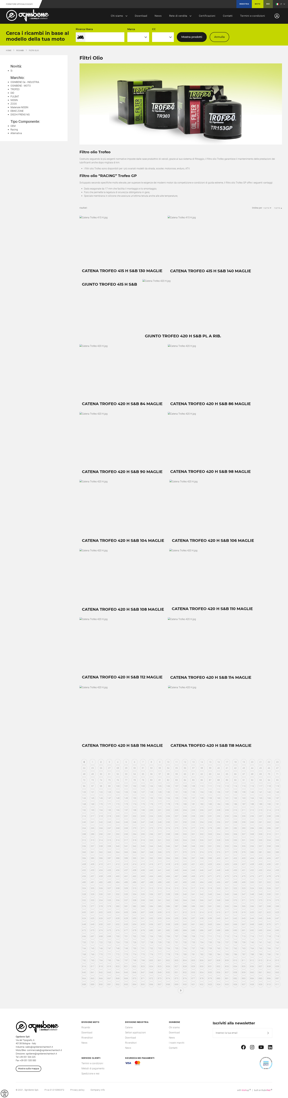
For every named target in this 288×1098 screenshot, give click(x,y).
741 (260, 942)
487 (143, 882)
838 (269, 966)
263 (277, 822)
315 (109, 840)
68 (252, 774)
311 (277, 834)
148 (118, 798)
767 (277, 948)
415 (143, 864)
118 (269, 786)
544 (218, 894)
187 (244, 804)
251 (176, 822)
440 (151, 870)
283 (244, 828)
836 (252, 966)
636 (185, 918)
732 (185, 942)
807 (210, 960)
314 (101, 840)
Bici (268, 4)
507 (109, 888)
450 (235, 870)
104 (151, 786)
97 (92, 786)
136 (218, 792)
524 (252, 888)
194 (101, 810)
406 (269, 858)
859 (244, 972)
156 (185, 798)
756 (185, 948)
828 (185, 966)
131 (176, 792)
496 (218, 882)
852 (185, 972)
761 (227, 948)
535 (143, 894)
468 (185, 876)
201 (160, 810)
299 (176, 834)
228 (185, 816)
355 (244, 846)
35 (176, 768)
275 (176, 828)
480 (84, 882)
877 (193, 978)
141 (260, 792)
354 (235, 846)
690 (235, 930)
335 (277, 840)
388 (118, 858)
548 (252, 894)
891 (109, 984)
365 (126, 852)
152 (151, 798)
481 (92, 882)
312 (84, 840)
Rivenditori (87, 1037)
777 (160, 954)
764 (252, 948)
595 (244, 906)
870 (134, 978)
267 (109, 828)
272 (151, 828)
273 (160, 828)
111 (210, 786)
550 (269, 894)
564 (185, 900)
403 (244, 858)
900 (185, 984)
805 (193, 960)
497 (227, 882)
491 (176, 882)
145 (92, 798)
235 (244, 816)
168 (84, 804)
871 (143, 978)
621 (260, 912)
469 (193, 876)
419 (176, 864)
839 (277, 966)
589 (193, 906)
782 (202, 954)
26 (101, 768)
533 (126, 894)
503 (277, 882)
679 (143, 930)
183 (210, 804)
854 (202, 972)
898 (168, 984)
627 (109, 918)
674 (101, 930)
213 (260, 810)
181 (193, 804)
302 (202, 834)
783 (210, 954)
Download (141, 15)
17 (227, 762)
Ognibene (174, 1022)
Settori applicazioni (135, 1032)
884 (252, 978)
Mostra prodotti (191, 37)
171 (109, 804)
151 (143, 798)
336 (84, 846)
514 (168, 888)
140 (252, 792)
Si (11, 70)
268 (118, 828)
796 (118, 960)
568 (218, 900)
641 (227, 918)
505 (92, 888)
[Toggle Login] (277, 16)
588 (185, 906)
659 (176, 924)
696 (84, 936)
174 (134, 804)
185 (227, 804)
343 (143, 846)
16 (218, 762)
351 (210, 846)
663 (210, 924)
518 (202, 888)
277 (193, 828)
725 (126, 942)
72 (84, 780)
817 (92, 966)
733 (193, 942)
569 (227, 900)
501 (260, 882)
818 (101, 966)
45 (260, 768)
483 (109, 882)
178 (168, 804)
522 (235, 888)
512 (151, 888)
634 (168, 918)
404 (252, 858)
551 (277, 894)
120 (84, 792)
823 (143, 966)
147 (109, 798)
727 (143, 942)
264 (84, 828)
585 (160, 906)
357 (260, 846)
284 (252, 828)
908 (252, 984)
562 (168, 900)
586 (168, 906)
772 (118, 954)
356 (252, 846)
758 (202, 948)
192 (84, 810)
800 (151, 960)
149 (126, 798)
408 (84, 864)
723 (109, 942)
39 (210, 768)
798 (134, 960)
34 (168, 768)
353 (227, 846)
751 (143, 948)
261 (260, 822)
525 (260, 888)
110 (202, 786)
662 (202, 924)
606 (134, 912)
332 (252, 840)
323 (176, 840)
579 (109, 906)
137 (227, 792)
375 (210, 852)
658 (168, 924)
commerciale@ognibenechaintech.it (44, 1050)
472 (218, 876)
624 (84, 918)
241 (92, 822)
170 (101, 804)
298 (168, 834)
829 (193, 966)
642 (235, 918)
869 (126, 978)
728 (151, 942)
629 (126, 918)
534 (134, 894)
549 (260, 894)
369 (160, 852)
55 (143, 774)
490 (168, 882)
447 (210, 870)
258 (235, 822)
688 (218, 930)
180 (185, 804)
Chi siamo (117, 15)
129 (160, 792)
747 (109, 948)
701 (126, 936)
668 (252, 924)
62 (202, 774)
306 (235, 834)
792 (84, 960)
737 (227, 942)
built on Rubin (263, 1090)
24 (84, 768)
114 (235, 786)
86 (202, 780)
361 (92, 852)
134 (202, 792)
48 (84, 774)
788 (252, 954)
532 (118, 894)
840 (84, 972)
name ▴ (278, 207)
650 (101, 924)
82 (168, 780)
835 (244, 966)
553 (92, 900)
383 (277, 852)
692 (252, 930)
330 (235, 840)
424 (218, 864)
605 (126, 912)
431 (277, 864)
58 (168, 774)
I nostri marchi (176, 1042)
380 (252, 852)
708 (185, 936)
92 (252, 780)
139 (244, 792)
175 (143, 804)
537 (160, 894)
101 (126, 786)
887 (277, 978)
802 (168, 960)
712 (218, 936)
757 (193, 948)
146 (101, 798)
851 (176, 972)
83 (176, 780)
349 (193, 846)
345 (160, 846)
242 (101, 822)
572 (252, 900)
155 (176, 798)
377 (227, 852)
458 (101, 876)
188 (252, 804)
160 (218, 798)
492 (185, 882)
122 (101, 792)
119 (277, 786)
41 (227, 768)
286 (269, 828)
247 (143, 822)
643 (244, 918)
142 (269, 792)
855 (210, 972)
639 (210, 918)
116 (252, 786)
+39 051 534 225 (27, 1057)
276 (185, 828)
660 (185, 924)
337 (92, 846)
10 (168, 762)
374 (202, 852)
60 (185, 774)
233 (227, 816)
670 (269, 924)
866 (101, 978)
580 (118, 906)
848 (151, 972)
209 (227, 810)
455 (277, 870)
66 (235, 774)
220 (118, 816)
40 (218, 768)
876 (185, 978)
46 (269, 768)
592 (218, 906)
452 (252, 870)
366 (134, 852)
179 (176, 804)
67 (244, 774)
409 (92, 864)
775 (143, 954)
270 (134, 828)
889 (92, 984)
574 (269, 900)
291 (109, 834)
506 (101, 888)
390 (134, 858)
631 (143, 918)
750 (134, 948)
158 (202, 798)
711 (210, 936)
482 (101, 882)
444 (185, 870)
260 (252, 822)
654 (134, 924)
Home (8, 50)
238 (269, 816)
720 (84, 942)
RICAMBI (20, 50)
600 (84, 912)
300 (185, 834)
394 (168, 858)
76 (118, 780)
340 (118, 846)
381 (260, 852)
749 (126, 948)
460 (118, 876)
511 (143, 888)
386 (101, 858)
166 (269, 798)
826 (168, 966)
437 (126, 870)
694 (269, 930)
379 (244, 852)
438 (134, 870)
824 (151, 966)
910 (269, 984)
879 (210, 978)
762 (235, 948)
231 (210, 816)
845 (126, 972)
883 (244, 978)
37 (193, 768)
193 (92, 810)
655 (143, 924)
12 (185, 762)
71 (277, 774)
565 (193, 900)
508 (118, 888)
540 (185, 894)
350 (202, 846)
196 (118, 810)
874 (168, 978)
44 (252, 768)
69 (260, 774)
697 (92, 936)
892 (118, 984)
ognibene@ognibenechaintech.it (41, 1053)
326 (202, 840)
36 (185, 768)
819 (109, 966)
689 (227, 930)
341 (126, 846)
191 (277, 804)
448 (218, 870)
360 (84, 852)
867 (109, 978)
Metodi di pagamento (93, 1068)
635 (176, 918)
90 (235, 780)
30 (134, 768)
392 (151, 858)
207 (210, 810)
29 (126, 768)
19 (244, 762)
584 (151, 906)
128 (151, 792)
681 (160, 930)
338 (101, 846)
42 (235, 768)
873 (160, 978)
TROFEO (15, 89)
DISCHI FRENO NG (20, 114)
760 (218, 948)
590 (202, 906)
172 (118, 804)
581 (126, 906)
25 (92, 768)
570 (235, 900)
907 (244, 984)
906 (235, 984)
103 (143, 786)
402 (235, 858)
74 (101, 780)
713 (227, 936)
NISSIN (14, 100)
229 (193, 816)
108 (185, 786)
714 (235, 936)
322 (168, 840)
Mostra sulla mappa (28, 1068)
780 (185, 954)
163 (244, 798)
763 (244, 948)
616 (218, 912)
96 (84, 786)
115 (244, 786)
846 (134, 972)
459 (109, 876)
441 (160, 870)
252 (185, 822)
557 (126, 900)
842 (101, 972)
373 (193, 852)
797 (126, 960)
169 (92, 804)
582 (134, 906)
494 (202, 882)
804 (185, 960)
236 (252, 816)
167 (277, 798)
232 (218, 816)
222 (134, 816)
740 (252, 942)
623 (277, 912)
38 (202, 768)
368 (151, 852)
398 (202, 858)
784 (218, 954)
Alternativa (16, 133)
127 (143, 792)
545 (227, 894)
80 (151, 780)
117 (260, 786)
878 (202, 978)
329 (227, 840)
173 (126, 804)
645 (260, 918)
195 (109, 810)
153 (160, 798)
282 (235, 828)
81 (160, 780)
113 (227, 786)
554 (101, 900)
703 (143, 936)
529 (92, 894)
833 (227, 966)
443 (176, 870)
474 (235, 876)
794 (101, 960)
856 (218, 972)
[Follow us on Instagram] (252, 1047)
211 (244, 810)
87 (210, 780)
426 (235, 864)
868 (118, 978)
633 (160, 918)
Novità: (16, 66)
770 (101, 954)
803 (176, 960)
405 (260, 858)
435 (109, 870)
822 (134, 966)
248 (151, 822)
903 (210, 984)
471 (210, 876)
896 (151, 984)
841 (92, 972)
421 (193, 864)
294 (134, 834)
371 (176, 852)
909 (260, 984)
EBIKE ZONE (17, 111)
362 (101, 852)
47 (277, 768)
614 (202, 912)
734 (202, 942)
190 (269, 804)
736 (218, 942)
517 (193, 888)
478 (269, 876)
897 (160, 984)
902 (202, 984)
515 (176, 888)
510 (134, 888)
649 (92, 924)
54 (134, 774)
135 (210, 792)
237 (260, 816)
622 (269, 912)
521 (227, 888)
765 (260, 948)
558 (134, 900)
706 (168, 936)
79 (143, 780)
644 (252, 918)
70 (269, 774)
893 (126, 984)
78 (134, 780)
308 (252, 834)
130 (168, 792)
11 (176, 762)
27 (109, 768)
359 (277, 846)
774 (134, 954)
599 (277, 906)
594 (235, 906)
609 (160, 912)
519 (210, 888)
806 (202, 960)
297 (160, 834)
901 (193, 984)
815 (277, 960)
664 (218, 924)
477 (260, 876)
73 (92, 780)
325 (193, 840)
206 (202, 810)
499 (244, 882)
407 (277, 858)
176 (151, 804)
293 (126, 834)
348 (185, 846)
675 (109, 930)
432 (84, 870)
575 (277, 900)
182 (202, 804)
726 (134, 942)
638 (202, 918)
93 (260, 780)
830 (202, 966)
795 (109, 960)
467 (176, 876)
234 (235, 816)
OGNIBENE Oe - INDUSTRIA (24, 82)
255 (210, 822)
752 (151, 948)
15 (210, 762)
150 (134, 798)
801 (160, 960)
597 (260, 906)
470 (202, 876)
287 (277, 828)
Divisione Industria (136, 1022)
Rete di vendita (178, 15)
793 (92, 960)
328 (218, 840)
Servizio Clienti (90, 1058)
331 (244, 840)
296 (151, 834)
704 (151, 936)
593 (227, 906)
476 (252, 876)
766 (269, 948)
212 (252, 810)
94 (269, 780)
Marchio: (17, 78)
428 (252, 864)
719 (277, 936)
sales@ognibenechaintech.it (39, 1047)
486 (134, 882)
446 (202, 870)
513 (160, 888)
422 (202, 864)
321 (160, 840)
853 (193, 972)
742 (269, 942)
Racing (14, 129)
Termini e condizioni (252, 15)
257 (227, 822)
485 (126, 882)
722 (101, 942)
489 (160, 882)
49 (92, 774)
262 (269, 822)
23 (277, 762)
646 (269, 918)
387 (109, 858)
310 (269, 834)
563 (176, 900)
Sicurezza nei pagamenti (139, 1058)
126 (134, 792)
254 (202, 822)
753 (160, 948)
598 (269, 906)
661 (193, 924)
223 (143, 816)
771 (109, 954)
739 (244, 942)
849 (160, 972)
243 (109, 822)
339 (109, 846)
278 (202, 828)
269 (126, 828)
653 (126, 924)
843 (109, 972)
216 (84, 816)
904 (218, 984)
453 (260, 870)
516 (185, 888)
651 (109, 924)
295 (143, 834)
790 (269, 954)
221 (126, 816)
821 (126, 966)
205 (193, 810)
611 (176, 912)
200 (151, 810)
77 (126, 780)
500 (252, 882)
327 (210, 840)
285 (260, 828)
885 (260, 978)
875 (176, 978)
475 (244, 876)
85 (193, 780)
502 (269, 882)
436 (118, 870)
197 (126, 810)
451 (244, 870)
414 (134, 864)
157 (193, 798)
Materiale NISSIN (19, 107)
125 (126, 792)
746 (101, 948)
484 (118, 882)
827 (176, 966)
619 (244, 912)
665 (227, 924)
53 (126, 774)
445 (193, 870)
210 (235, 810)
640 (218, 918)
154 (168, 798)
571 (244, 900)
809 (227, 960)
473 (227, 876)
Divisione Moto (90, 1022)
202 (168, 810)
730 (168, 942)
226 (168, 816)
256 (218, 822)
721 (92, 942)
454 (269, 870)
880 (218, 978)
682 (168, 930)
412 (118, 864)
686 (202, 930)
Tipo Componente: (25, 121)
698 (101, 936)
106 (168, 786)
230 (202, 816)
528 (84, 894)
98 (101, 786)
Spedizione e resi (90, 1073)
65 (227, 774)
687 (210, 930)
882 (235, 978)
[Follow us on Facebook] (243, 1047)
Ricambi (85, 1027)
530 (101, 894)
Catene (129, 1027)
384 (84, 858)
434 (101, 870)
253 (193, 822)
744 (84, 948)
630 (134, 918)
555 (109, 900)
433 (92, 870)
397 (193, 858)
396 (185, 858)
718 (269, 936)
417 (160, 864)
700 (118, 936)
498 (235, 882)
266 (101, 828)
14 (202, 762)
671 (277, 924)
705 (160, 936)
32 (151, 768)
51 (109, 774)
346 (168, 846)
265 (92, 828)
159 (210, 798)
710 (202, 936)
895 (143, 984)
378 (235, 852)
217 (92, 816)
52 (118, 774)
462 (134, 876)
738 (235, 942)
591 (210, 906)
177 (160, 804)
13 (193, 762)
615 (210, 912)
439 (143, 870)
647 (277, 918)
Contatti (228, 15)
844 (118, 972)
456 (84, 876)
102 (134, 786)
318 (134, 840)
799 (143, 960)
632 (151, 918)
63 (210, 774)
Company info (98, 1090)
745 (92, 948)
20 (252, 762)
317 (126, 840)
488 (151, 882)
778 (168, 954)
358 (269, 846)
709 (193, 936)
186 (235, 804)
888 (84, 984)
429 (260, 864)
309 (260, 834)
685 (193, 930)
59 (176, 774)
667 (244, 924)
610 (168, 912)
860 (252, 972)
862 (269, 972)
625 (92, 918)
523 (244, 888)
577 (92, 906)
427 (244, 864)
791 (277, 954)
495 (210, 882)
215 (277, 810)
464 (151, 876)
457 (92, 876)
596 (252, 906)
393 (160, 858)
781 (193, 954)
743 (277, 942)
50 (101, 774)
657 (160, 924)
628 (118, 918)
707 (176, 936)
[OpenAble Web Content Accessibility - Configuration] (4, 1093)
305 (227, 834)
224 (151, 816)
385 (92, 858)
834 (235, 966)
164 (252, 798)
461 (126, 876)
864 (84, 978)
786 (235, 954)
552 (84, 900)
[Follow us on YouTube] (261, 1047)
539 (176, 894)
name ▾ (267, 207)
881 (227, 978)
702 (134, 936)
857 (227, 972)
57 (160, 774)
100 (118, 786)
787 (244, 954)
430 (269, 864)
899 (176, 984)
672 (84, 930)
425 (227, 864)
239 (277, 816)
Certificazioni (207, 15)
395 (176, 858)
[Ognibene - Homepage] (27, 16)
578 (101, 906)
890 (101, 984)
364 (118, 852)
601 (92, 912)
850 (168, 972)
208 (218, 810)
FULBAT (14, 96)
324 (185, 840)
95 (277, 780)
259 (244, 822)
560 (151, 900)
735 (210, 942)
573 (260, 900)
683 (176, 930)
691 (244, 930)
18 (235, 762)
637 (193, 918)
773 (126, 954)
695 (277, 930)
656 (151, 924)
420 (185, 864)
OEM (13, 126)
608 (151, 912)
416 (151, 864)
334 (269, 840)
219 (109, 816)
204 (185, 810)
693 (260, 930)
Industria (244, 4)
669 (260, 924)
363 (109, 852)
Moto (257, 4)
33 (160, 768)
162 (235, 798)
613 (193, 912)
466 (168, 876)
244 (118, 822)
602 (101, 912)
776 (151, 954)
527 (277, 888)
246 (134, 822)
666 (235, 924)
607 (143, 912)
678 (134, 930)
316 (118, 840)
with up (244, 1090)
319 (143, 840)
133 (193, 792)
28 (118, 768)
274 (168, 828)
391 (143, 858)
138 (235, 792)
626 (101, 918)
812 (252, 960)
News (158, 15)
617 (227, 912)
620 (252, 912)
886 (269, 978)
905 (227, 984)
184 (218, 804)
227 (176, 816)
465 (160, 876)
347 (176, 846)
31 (143, 768)
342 (134, 846)
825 (160, 966)
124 (118, 792)
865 (92, 978)
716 (252, 936)
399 (210, 858)
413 (126, 864)
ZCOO (13, 103)
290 (101, 834)
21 (260, 762)
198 (134, 810)
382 (269, 852)
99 (109, 786)
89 (227, 780)
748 (118, 948)
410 (101, 864)
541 (193, 894)
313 (92, 840)
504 (84, 888)
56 (151, 774)
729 (160, 942)
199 (143, 810)
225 (160, 816)
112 (218, 786)
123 (109, 792)
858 (235, 972)
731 (176, 942)
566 (202, 900)
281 (227, 828)
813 (260, 960)
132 (185, 792)
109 (193, 786)
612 (185, 912)
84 (185, 780)
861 (260, 972)
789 (260, 954)
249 (160, 822)
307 (244, 834)
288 (84, 834)
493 (193, 882)
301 (193, 834)
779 (176, 954)
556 (118, 900)
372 (185, 852)
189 (260, 804)
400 (218, 858)
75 (109, 780)
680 (151, 930)
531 (109, 894)
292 (118, 834)
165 (260, 798)
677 (126, 930)
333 (260, 840)
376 (218, 852)
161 (227, 798)
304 (218, 834)
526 (269, 888)
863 (277, 972)
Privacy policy (77, 1090)
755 (176, 948)
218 (101, 816)
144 (84, 798)
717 (260, 936)
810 (235, 960)
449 (227, 870)
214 (269, 810)
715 (244, 936)
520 (218, 888)
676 (118, 930)
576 (84, 906)
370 (168, 852)
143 (277, 792)
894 (134, 984)
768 (84, 954)
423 (210, 864)
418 (168, 864)
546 (235, 894)
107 (176, 786)
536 (151, 894)
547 (244, 894)
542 (202, 894)
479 (277, 876)
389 (126, 858)
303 (210, 834)
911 (277, 984)
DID (12, 93)
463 (143, 876)
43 (244, 768)
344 (151, 846)
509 (126, 888)
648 (84, 924)
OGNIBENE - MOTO (20, 85)
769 (92, 954)
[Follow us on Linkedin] (270, 1047)
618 (235, 912)
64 (218, 774)
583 (143, 906)
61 (193, 774)
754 (168, 948)
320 (151, 840)
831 (210, 966)
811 (244, 960)
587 (176, 906)
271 (143, 828)
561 (160, 900)
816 (84, 966)
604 (118, 912)
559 (143, 900)
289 (92, 834)
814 (269, 960)
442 (168, 870)
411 (109, 864)
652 (118, 924)
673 (92, 930)
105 (160, 786)
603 (109, 912)
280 (218, 828)
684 (185, 930)
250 (168, 822)
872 (151, 978)
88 (218, 780)
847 (143, 972)
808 (218, 960)
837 (260, 966)
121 (92, 792)
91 (244, 780)
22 (269, 762)
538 (168, 894)
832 (218, 966)
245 (126, 822)
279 (210, 828)
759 (210, 948)
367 (143, 852)
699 (109, 936)
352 (218, 846)
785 (227, 954)
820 (118, 966)
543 (210, 894)
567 (210, 900)
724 (118, 942)
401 (227, 858)
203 (176, 810)
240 (84, 822)
